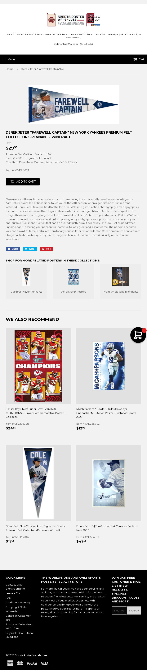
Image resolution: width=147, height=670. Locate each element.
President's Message (18, 602)
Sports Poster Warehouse (31, 655)
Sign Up (134, 610)
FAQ (8, 597)
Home (10, 68)
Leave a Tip (13, 593)
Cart (141, 59)
